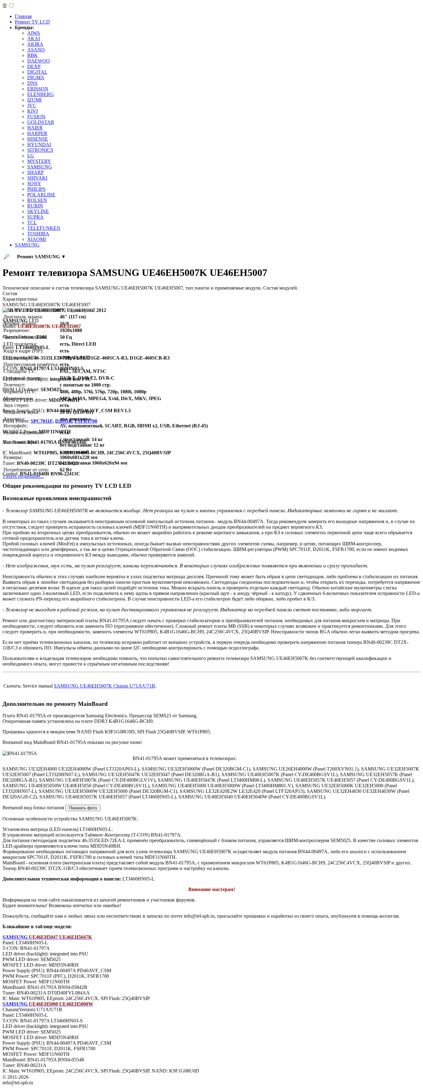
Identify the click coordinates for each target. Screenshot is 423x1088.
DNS (32, 83)
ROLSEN (37, 200)
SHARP (35, 172)
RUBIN (35, 205)
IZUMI (34, 100)
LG (30, 155)
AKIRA (35, 44)
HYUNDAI (39, 144)
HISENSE (37, 139)
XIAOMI (36, 239)
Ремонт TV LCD (32, 21)
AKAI (33, 38)
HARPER (37, 133)
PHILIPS (36, 189)
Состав (9, 293)
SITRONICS (40, 150)
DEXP (34, 66)
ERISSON (37, 88)
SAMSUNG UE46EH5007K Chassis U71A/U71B (104, 685)
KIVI (32, 111)
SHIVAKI (37, 178)
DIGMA (35, 77)
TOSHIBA (38, 233)
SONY (34, 183)
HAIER (35, 127)
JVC (31, 105)
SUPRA (35, 217)
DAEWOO (38, 60)
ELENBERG (40, 94)
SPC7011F (42, 421)
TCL (32, 222)
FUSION (36, 116)
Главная (23, 16)
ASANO (36, 49)
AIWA (33, 33)
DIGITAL (37, 72)
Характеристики (19, 299)
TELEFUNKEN (43, 228)
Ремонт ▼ (41, 256)
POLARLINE (41, 194)
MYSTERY (39, 161)
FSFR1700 (86, 421)
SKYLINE (38, 211)
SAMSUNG (39, 166)
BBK (32, 55)
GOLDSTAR (40, 122)
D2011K (63, 421)
